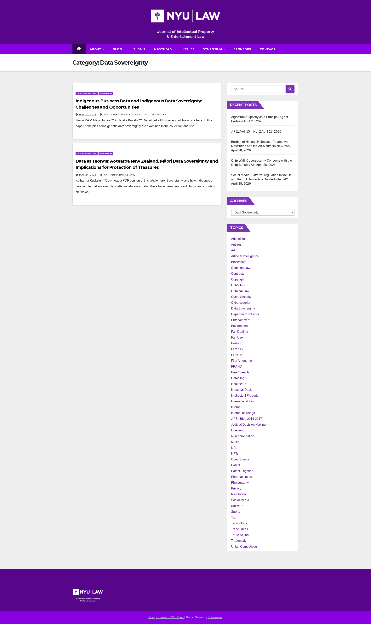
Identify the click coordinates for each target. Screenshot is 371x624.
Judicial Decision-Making (248, 424)
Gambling (237, 378)
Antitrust (236, 244)
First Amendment (242, 360)
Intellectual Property (244, 395)
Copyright (237, 279)
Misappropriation (242, 436)
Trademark (238, 540)
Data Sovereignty (86, 93)
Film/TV (236, 355)
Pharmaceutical (242, 476)
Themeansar (215, 617)
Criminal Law (240, 291)
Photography (240, 482)
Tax (233, 517)
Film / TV (237, 349)
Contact (268, 49)
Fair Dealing (239, 331)
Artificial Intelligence (245, 256)
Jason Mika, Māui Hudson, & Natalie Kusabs (134, 114)
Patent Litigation (242, 471)
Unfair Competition (244, 546)
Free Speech (240, 372)
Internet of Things (243, 413)
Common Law (240, 267)
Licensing (237, 430)
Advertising (239, 238)
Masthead (163, 49)
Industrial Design (242, 389)
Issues (188, 49)
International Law (243, 401)
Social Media (240, 500)
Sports (235, 511)
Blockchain (238, 262)
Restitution (238, 494)
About (96, 49)
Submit (139, 49)
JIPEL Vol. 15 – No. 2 (246, 131)
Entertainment (240, 320)
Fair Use (237, 337)
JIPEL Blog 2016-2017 (246, 418)
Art (233, 250)
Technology (239, 523)
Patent (235, 465)
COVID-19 (238, 285)
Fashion (236, 343)
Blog (118, 49)
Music (235, 442)
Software (237, 505)
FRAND (236, 366)
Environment (239, 325)
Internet (236, 407)
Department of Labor (245, 314)
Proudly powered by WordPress (166, 617)
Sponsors (242, 49)
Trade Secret (240, 535)
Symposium (213, 49)
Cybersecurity (240, 302)
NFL (234, 447)
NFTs (234, 453)
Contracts (237, 273)
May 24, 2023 (87, 114)
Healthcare (238, 384)
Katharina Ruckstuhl (119, 174)
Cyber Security (241, 296)
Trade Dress (239, 529)
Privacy (236, 488)
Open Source (240, 459)
